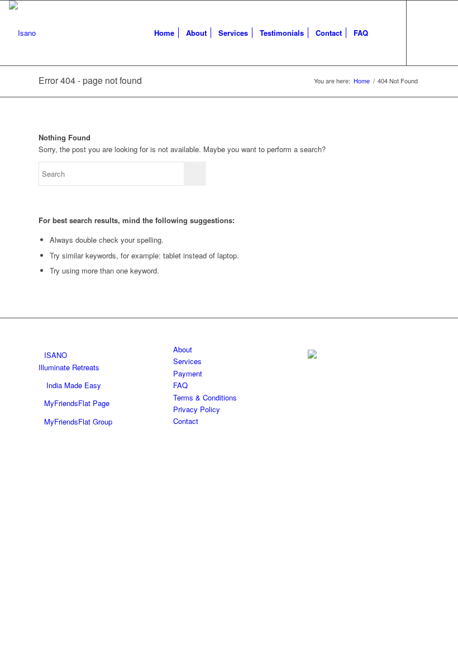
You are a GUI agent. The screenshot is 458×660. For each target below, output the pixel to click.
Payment (187, 373)
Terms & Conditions (205, 397)
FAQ (180, 385)
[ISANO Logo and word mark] (22, 33)
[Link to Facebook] (424, 32)
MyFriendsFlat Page (76, 403)
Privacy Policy (196, 409)
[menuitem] (164, 33)
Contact (185, 421)
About (182, 349)
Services (187, 361)
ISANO (55, 355)
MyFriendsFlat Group (78, 421)
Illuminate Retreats (69, 367)
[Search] (383, 33)
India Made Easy (73, 385)
